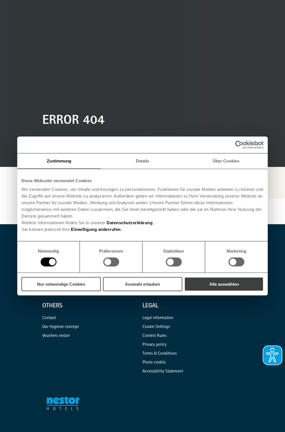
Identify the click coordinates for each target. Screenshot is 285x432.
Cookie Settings (156, 327)
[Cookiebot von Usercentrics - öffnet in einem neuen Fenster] (239, 144)
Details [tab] (142, 160)
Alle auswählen (224, 284)
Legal (150, 306)
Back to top (271, 418)
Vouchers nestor (56, 336)
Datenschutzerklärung (130, 222)
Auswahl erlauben (142, 284)
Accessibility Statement (162, 371)
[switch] (111, 261)
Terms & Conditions (159, 354)
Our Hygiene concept (60, 327)
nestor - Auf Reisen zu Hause (66, 405)
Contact (49, 318)
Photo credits (154, 363)
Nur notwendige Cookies (61, 284)
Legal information (157, 318)
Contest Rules (154, 336)
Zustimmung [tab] (59, 160)
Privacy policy (154, 345)
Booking (278, 29)
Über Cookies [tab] (226, 160)
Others (52, 306)
